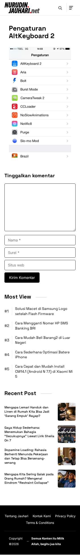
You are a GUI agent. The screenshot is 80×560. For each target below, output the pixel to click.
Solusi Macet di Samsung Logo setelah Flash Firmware (41, 311)
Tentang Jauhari (16, 516)
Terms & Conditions (40, 523)
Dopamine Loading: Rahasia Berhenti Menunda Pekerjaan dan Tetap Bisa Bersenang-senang (26, 456)
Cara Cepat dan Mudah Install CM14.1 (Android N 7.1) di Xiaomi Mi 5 (44, 371)
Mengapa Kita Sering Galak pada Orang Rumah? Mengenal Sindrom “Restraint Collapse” (29, 478)
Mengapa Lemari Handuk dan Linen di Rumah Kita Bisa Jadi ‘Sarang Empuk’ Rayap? (26, 411)
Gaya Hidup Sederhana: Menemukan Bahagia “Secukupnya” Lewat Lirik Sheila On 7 (29, 434)
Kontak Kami (42, 516)
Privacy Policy (65, 516)
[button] (60, 7)
